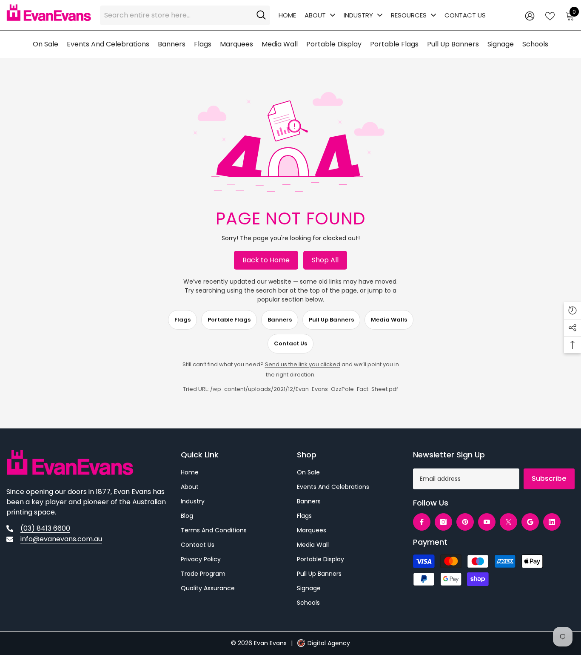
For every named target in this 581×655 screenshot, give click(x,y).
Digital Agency (329, 643)
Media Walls (389, 320)
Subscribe (549, 478)
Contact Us (465, 15)
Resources (409, 15)
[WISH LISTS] (550, 15)
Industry (358, 15)
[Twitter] (508, 522)
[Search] (185, 15)
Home (287, 15)
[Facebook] (421, 522)
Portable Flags (229, 320)
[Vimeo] (530, 522)
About (315, 15)
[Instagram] (443, 522)
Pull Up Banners (331, 320)
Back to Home (266, 260)
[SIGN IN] (530, 15)
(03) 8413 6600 (45, 528)
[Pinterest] (465, 522)
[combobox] (176, 15)
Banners (280, 320)
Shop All (325, 260)
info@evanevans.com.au (61, 539)
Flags (182, 320)
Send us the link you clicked (302, 364)
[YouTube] (487, 522)
